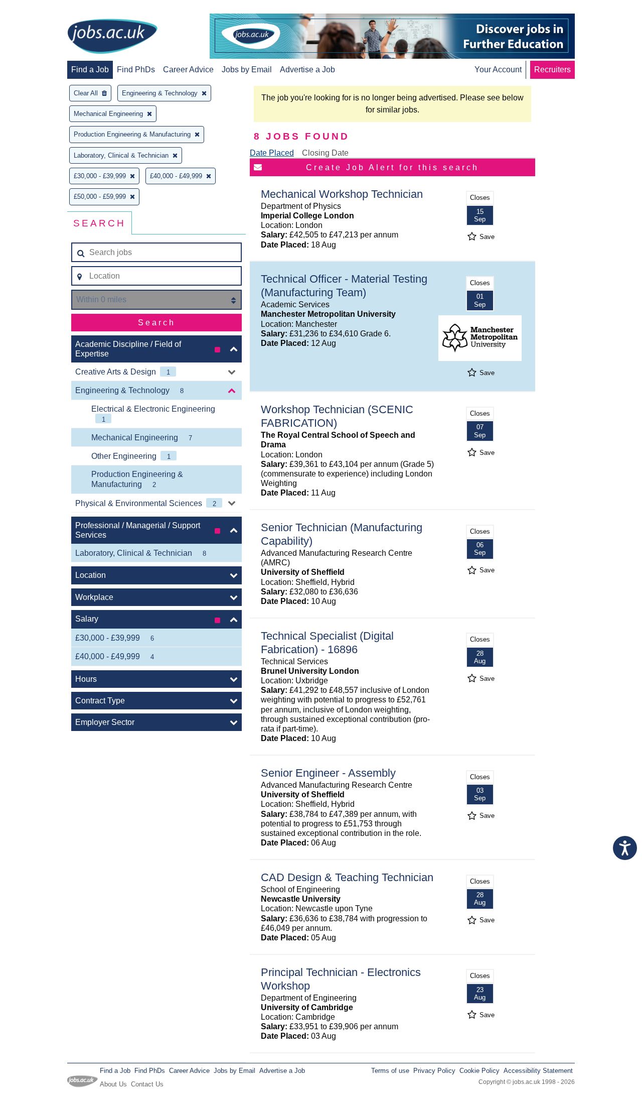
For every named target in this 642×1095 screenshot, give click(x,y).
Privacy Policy (434, 1070)
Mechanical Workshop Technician (342, 194)
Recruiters (552, 69)
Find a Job (90, 69)
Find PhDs (136, 69)
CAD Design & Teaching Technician (347, 877)
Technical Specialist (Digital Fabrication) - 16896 (327, 643)
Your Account (498, 69)
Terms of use (390, 1070)
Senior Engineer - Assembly (328, 773)
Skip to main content (40, 9)
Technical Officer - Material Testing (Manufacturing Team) (344, 286)
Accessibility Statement (538, 1070)
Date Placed (272, 153)
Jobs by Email (247, 69)
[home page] (112, 37)
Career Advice (188, 69)
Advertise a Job (307, 69)
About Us (113, 1084)
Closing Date (325, 153)
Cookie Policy (479, 1070)
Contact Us (147, 1084)
